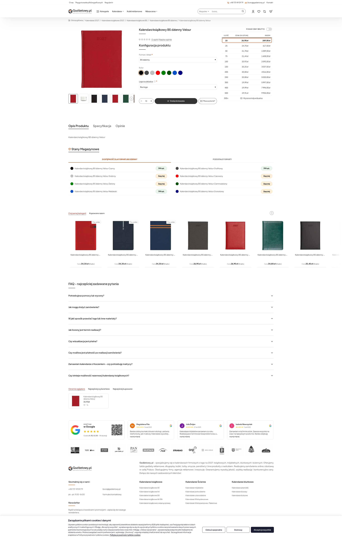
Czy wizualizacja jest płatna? (82, 341)
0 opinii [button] (154, 39)
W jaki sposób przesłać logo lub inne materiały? (92, 318)
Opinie (120, 126)
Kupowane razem (97, 213)
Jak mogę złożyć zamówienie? (83, 307)
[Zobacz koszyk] (271, 11)
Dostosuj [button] (238, 530)
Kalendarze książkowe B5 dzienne (163, 20)
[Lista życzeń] (259, 11)
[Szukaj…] (243, 11)
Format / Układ (145, 55)
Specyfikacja (102, 126)
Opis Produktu (78, 126)
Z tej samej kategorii (77, 213)
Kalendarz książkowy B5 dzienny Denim (198, 255)
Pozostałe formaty (222, 159)
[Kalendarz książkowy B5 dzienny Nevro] (272, 235)
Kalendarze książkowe (150, 482)
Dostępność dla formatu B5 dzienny (119, 159)
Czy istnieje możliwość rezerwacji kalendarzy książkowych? (98, 375)
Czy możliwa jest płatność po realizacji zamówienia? (95, 352)
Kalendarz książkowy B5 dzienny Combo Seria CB (123, 255)
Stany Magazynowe (85, 149)
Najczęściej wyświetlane (99, 389)
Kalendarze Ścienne (196, 482)
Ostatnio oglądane (76, 389)
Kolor (141, 68)
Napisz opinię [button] (165, 39)
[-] (141, 101)
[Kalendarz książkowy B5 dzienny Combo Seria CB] (123, 235)
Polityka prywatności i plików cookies (125, 535)
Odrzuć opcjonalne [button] (213, 530)
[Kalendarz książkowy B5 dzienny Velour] (76, 401)
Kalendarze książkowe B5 (137, 20)
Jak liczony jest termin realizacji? (84, 329)
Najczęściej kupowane (123, 389)
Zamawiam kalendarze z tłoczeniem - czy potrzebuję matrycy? (100, 364)
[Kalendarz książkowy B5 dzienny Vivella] (310, 235)
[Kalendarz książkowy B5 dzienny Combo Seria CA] (85, 235)
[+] (151, 101)
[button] (131, 99)
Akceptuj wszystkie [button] (262, 530)
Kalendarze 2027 (92, 20)
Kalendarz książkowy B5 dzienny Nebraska (235, 255)
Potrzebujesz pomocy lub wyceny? (86, 295)
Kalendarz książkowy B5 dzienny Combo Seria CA (86, 255)
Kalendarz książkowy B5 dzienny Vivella (310, 255)
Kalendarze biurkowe (243, 482)
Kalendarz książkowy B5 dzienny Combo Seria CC (160, 255)
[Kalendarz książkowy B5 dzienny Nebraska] (235, 235)
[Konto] (253, 11)
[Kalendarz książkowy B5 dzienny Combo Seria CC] (160, 235)
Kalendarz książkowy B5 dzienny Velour (93, 398)
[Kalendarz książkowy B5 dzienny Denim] (198, 235)
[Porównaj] (265, 11)
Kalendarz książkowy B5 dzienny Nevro (273, 255)
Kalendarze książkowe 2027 (113, 20)
